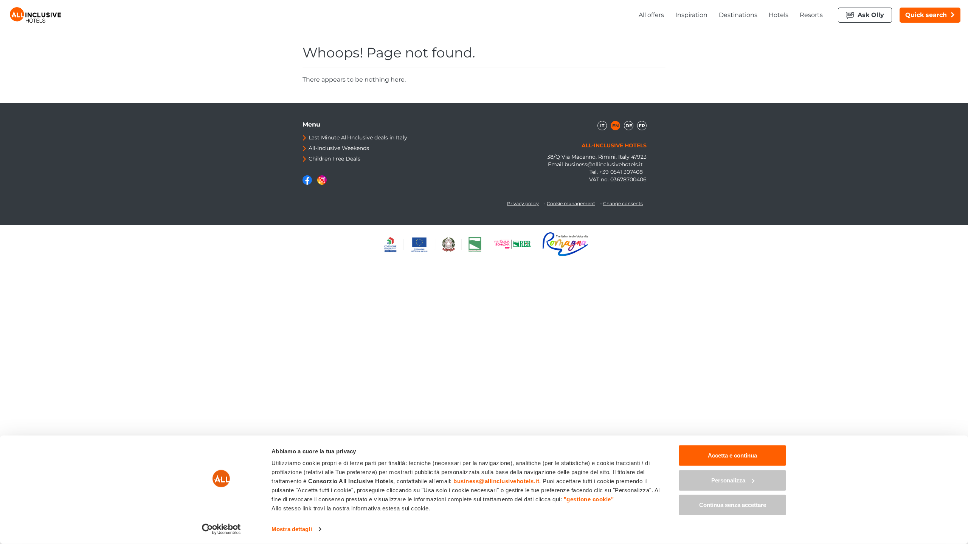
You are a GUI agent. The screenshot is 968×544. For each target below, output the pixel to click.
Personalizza (728, 480)
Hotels (778, 15)
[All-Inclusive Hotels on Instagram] (322, 182)
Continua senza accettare (732, 505)
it (602, 125)
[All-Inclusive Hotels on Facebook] (307, 182)
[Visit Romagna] (565, 244)
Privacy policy (523, 203)
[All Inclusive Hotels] (35, 15)
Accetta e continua (732, 455)
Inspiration (691, 15)
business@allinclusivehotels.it (604, 164)
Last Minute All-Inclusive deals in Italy (358, 137)
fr (642, 125)
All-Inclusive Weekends (339, 148)
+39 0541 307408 (621, 171)
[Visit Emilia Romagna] (516, 244)
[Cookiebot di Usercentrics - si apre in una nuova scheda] (221, 529)
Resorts (811, 15)
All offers (651, 15)
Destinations (738, 15)
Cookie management (571, 203)
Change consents (623, 203)
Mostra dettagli (291, 529)
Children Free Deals (334, 158)
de (628, 125)
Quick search (926, 15)
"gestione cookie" (589, 499)
